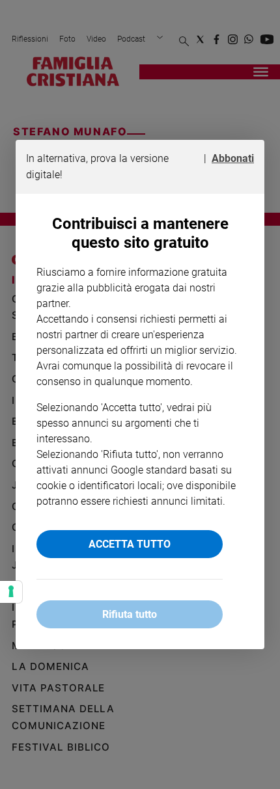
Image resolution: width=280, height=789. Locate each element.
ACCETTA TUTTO (130, 544)
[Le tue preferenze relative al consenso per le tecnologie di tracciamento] (11, 592)
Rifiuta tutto (129, 614)
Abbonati (233, 158)
